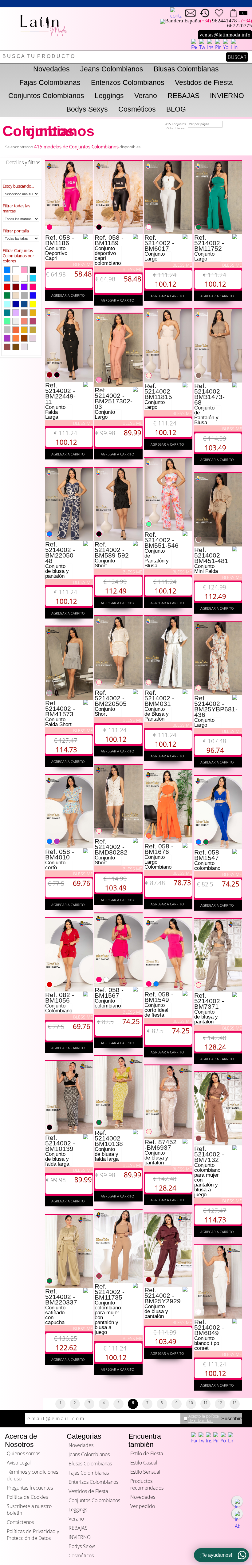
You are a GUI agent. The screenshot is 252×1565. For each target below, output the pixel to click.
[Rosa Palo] (33, 338)
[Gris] (24, 295)
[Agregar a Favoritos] (88, 236)
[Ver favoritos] (219, 13)
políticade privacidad (203, 1418)
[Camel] (24, 312)
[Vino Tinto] (15, 287)
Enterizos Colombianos (127, 82)
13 (234, 1402)
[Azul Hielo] (7, 304)
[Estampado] (15, 321)
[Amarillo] (33, 304)
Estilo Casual (143, 1462)
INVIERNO (227, 96)
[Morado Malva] (15, 312)
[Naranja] (15, 338)
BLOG (176, 109)
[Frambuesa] (33, 321)
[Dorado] (24, 329)
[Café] (15, 347)
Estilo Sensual (145, 1471)
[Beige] (15, 278)
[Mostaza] (33, 312)
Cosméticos (137, 109)
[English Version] (176, 13)
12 (220, 1402)
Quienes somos (23, 1453)
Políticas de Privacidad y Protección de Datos (33, 1534)
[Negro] (33, 269)
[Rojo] (7, 287)
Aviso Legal (19, 1462)
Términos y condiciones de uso (32, 1475)
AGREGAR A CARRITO (68, 295)
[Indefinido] (15, 269)
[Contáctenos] (190, 13)
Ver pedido (142, 1506)
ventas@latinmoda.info (224, 35)
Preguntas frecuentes (30, 1487)
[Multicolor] (7, 321)
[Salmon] (24, 321)
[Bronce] (15, 329)
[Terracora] (24, 338)
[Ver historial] (205, 13)
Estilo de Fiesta (146, 1453)
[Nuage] (15, 295)
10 (191, 1402)
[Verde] (7, 295)
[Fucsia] (33, 287)
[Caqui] (33, 329)
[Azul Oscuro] (15, 304)
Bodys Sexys (87, 109)
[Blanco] (24, 278)
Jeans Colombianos (111, 69)
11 (205, 1402)
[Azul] (7, 269)
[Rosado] (24, 269)
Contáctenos (20, 1522)
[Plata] (7, 329)
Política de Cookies (27, 1497)
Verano (145, 96)
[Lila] (7, 338)
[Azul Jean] (24, 304)
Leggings (109, 96)
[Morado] (24, 287)
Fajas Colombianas (50, 82)
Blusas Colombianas (186, 69)
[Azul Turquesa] (7, 312)
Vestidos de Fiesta (204, 82)
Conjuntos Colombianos (46, 96)
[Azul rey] (33, 295)
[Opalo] (33, 278)
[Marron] (7, 347)
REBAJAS (183, 96)
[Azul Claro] (7, 278)
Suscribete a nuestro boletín (29, 1509)
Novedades (51, 69)
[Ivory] (24, 347)
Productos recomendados (146, 1484)
